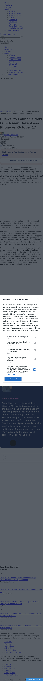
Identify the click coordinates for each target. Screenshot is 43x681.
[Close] (39, 299)
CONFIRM (13, 379)
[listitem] (21, 337)
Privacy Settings (35, 679)
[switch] (34, 343)
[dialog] (21, 340)
